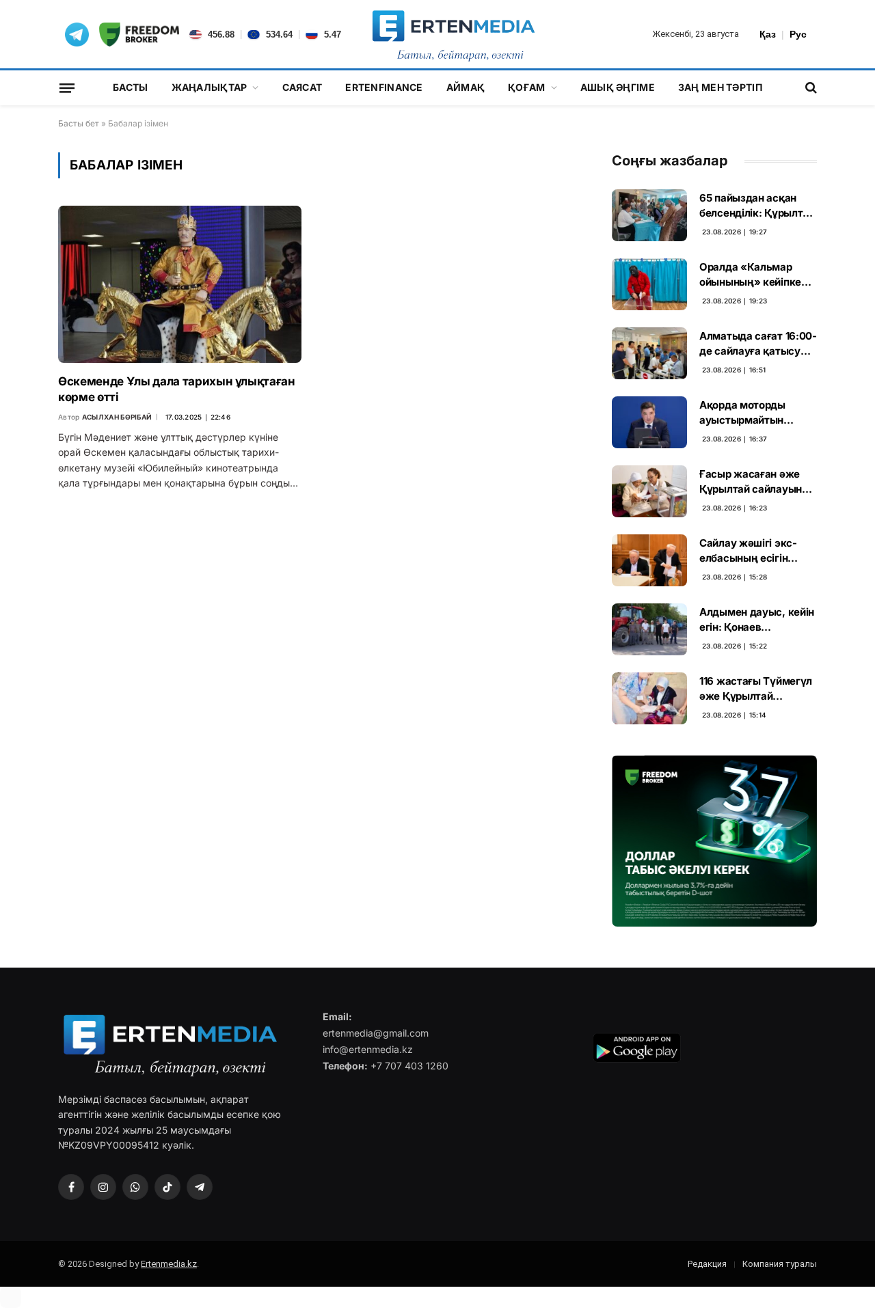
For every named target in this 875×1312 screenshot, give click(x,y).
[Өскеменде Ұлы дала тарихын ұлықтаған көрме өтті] (179, 284)
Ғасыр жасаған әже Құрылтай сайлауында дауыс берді (756, 481)
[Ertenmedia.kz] (453, 34)
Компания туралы (779, 1264)
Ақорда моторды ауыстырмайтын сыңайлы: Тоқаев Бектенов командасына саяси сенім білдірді (750, 412)
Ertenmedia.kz (169, 1264)
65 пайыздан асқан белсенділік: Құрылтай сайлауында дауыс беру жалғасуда (757, 205)
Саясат (302, 87)
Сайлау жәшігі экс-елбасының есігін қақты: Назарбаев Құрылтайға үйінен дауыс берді (748, 550)
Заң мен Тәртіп (720, 87)
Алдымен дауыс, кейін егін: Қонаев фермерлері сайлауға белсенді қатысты (756, 619)
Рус (798, 34)
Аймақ (465, 87)
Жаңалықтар (209, 87)
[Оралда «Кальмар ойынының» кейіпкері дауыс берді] (649, 284)
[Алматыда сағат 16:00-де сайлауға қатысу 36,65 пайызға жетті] (649, 353)
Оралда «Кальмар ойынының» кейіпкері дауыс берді (754, 274)
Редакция (707, 1264)
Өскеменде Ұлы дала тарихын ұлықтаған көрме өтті (176, 389)
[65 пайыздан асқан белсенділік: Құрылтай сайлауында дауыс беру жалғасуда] (649, 215)
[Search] (810, 87)
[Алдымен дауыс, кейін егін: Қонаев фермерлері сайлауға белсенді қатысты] (649, 629)
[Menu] (67, 87)
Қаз (767, 34)
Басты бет (78, 123)
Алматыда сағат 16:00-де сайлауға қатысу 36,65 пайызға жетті (758, 343)
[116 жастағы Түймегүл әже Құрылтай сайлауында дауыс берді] (649, 698)
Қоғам (526, 87)
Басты (130, 87)
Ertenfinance (383, 87)
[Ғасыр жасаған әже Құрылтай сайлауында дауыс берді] (649, 491)
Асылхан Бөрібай (117, 417)
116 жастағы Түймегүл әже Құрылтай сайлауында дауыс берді (755, 688)
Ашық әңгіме (617, 87)
